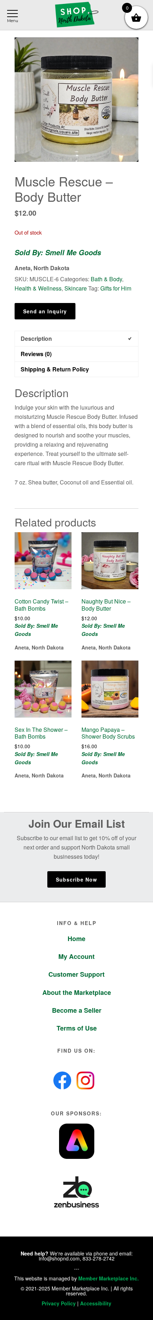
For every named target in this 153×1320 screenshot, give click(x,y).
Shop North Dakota (76, 15)
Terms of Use (77, 1028)
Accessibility (95, 1303)
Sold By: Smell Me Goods (58, 252)
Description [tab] (36, 338)
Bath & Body (106, 279)
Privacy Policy (59, 1303)
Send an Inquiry (45, 311)
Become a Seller (76, 1010)
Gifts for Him (115, 288)
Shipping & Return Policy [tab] (55, 369)
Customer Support (76, 974)
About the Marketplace (76, 992)
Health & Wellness (38, 288)
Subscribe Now (76, 879)
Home (76, 938)
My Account (76, 956)
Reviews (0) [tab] (36, 354)
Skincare (75, 288)
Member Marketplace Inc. (108, 1278)
